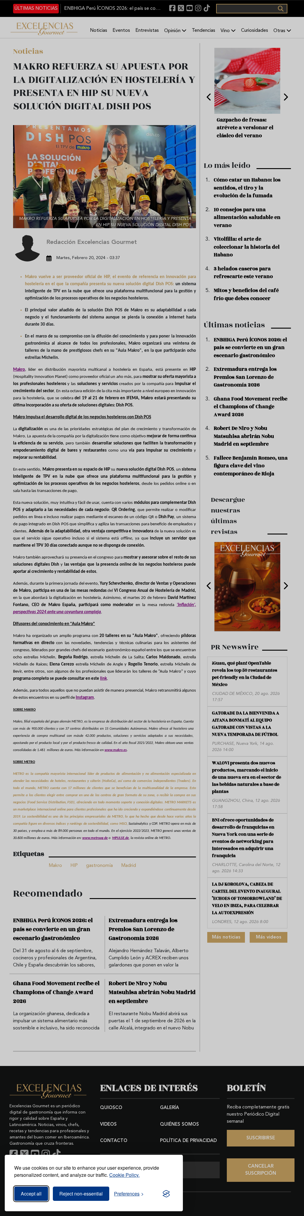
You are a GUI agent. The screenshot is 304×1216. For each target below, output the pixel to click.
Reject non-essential (81, 1193)
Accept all (31, 1193)
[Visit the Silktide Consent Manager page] (166, 1194)
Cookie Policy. (124, 1174)
